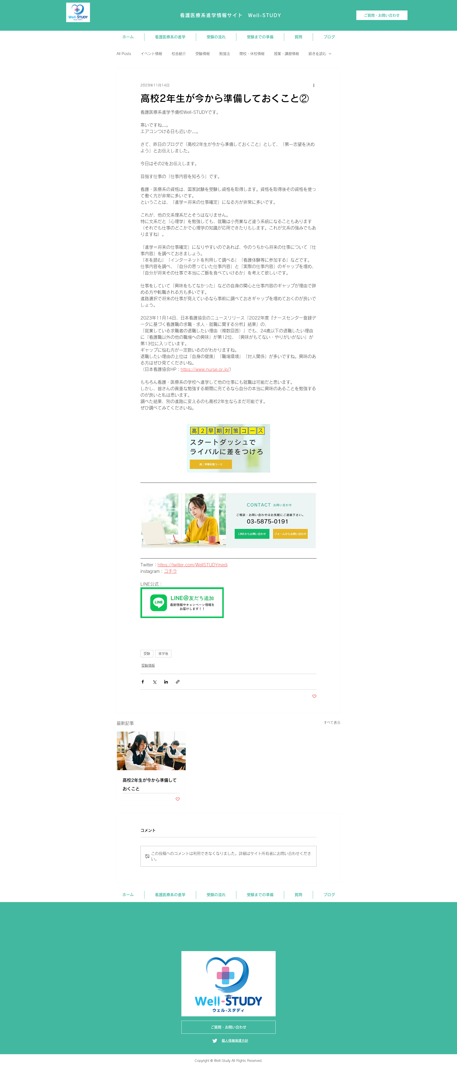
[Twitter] (215, 1041)
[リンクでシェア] (177, 681)
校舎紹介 (179, 53)
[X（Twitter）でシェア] (154, 681)
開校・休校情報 (251, 53)
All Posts (124, 53)
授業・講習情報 (286, 53)
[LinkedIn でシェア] (166, 681)
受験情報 (202, 53)
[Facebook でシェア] (142, 681)
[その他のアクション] (314, 85)
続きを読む (317, 53)
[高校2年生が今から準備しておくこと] (151, 751)
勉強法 (224, 53)
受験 (147, 653)
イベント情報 (151, 53)
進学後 (163, 653)
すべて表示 (332, 722)
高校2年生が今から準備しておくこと (150, 784)
